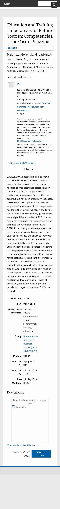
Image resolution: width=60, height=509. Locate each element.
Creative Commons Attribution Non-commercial (33, 107)
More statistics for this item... (22, 445)
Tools (13, 48)
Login (7, 3)
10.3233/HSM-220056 (24, 162)
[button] (41, 454)
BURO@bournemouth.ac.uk (28, 141)
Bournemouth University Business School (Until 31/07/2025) (30, 343)
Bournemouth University (7, 11)
